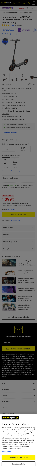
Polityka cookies (6, 451)
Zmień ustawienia (18, 464)
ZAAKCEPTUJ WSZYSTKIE (18, 457)
